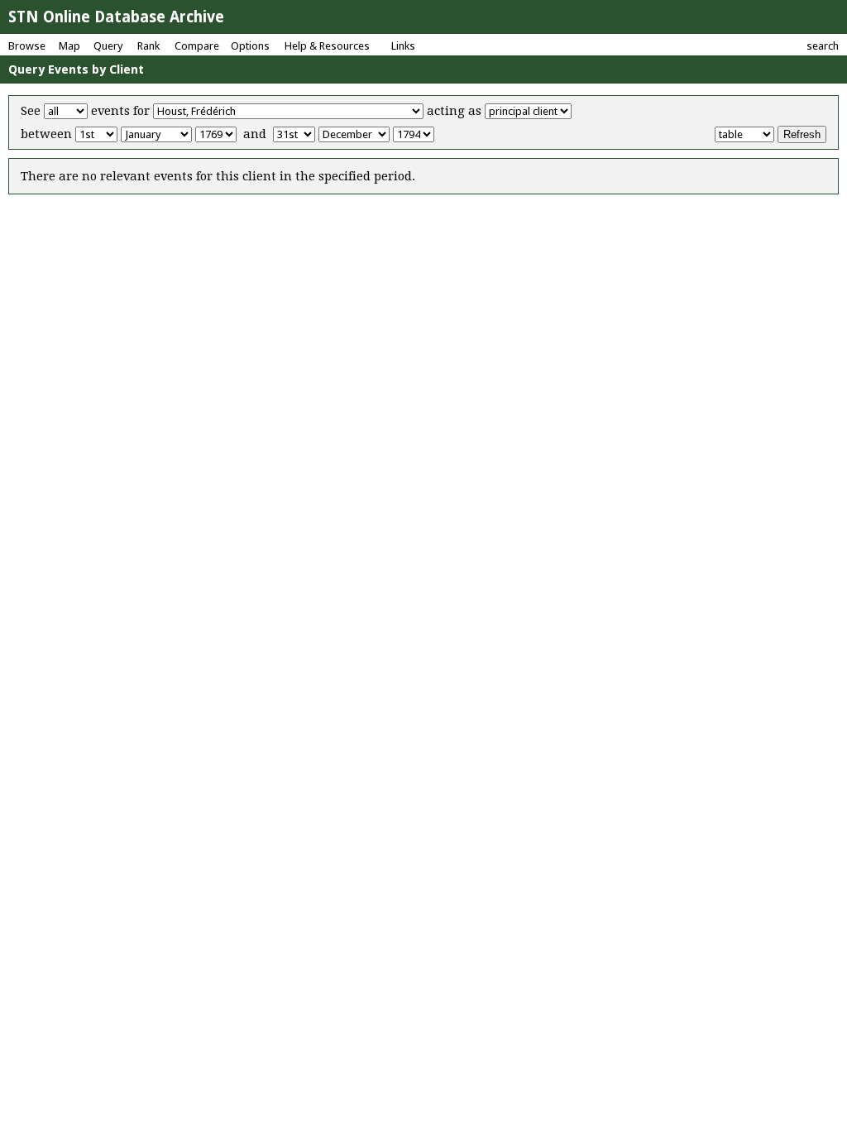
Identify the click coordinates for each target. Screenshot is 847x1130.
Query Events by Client (76, 69)
